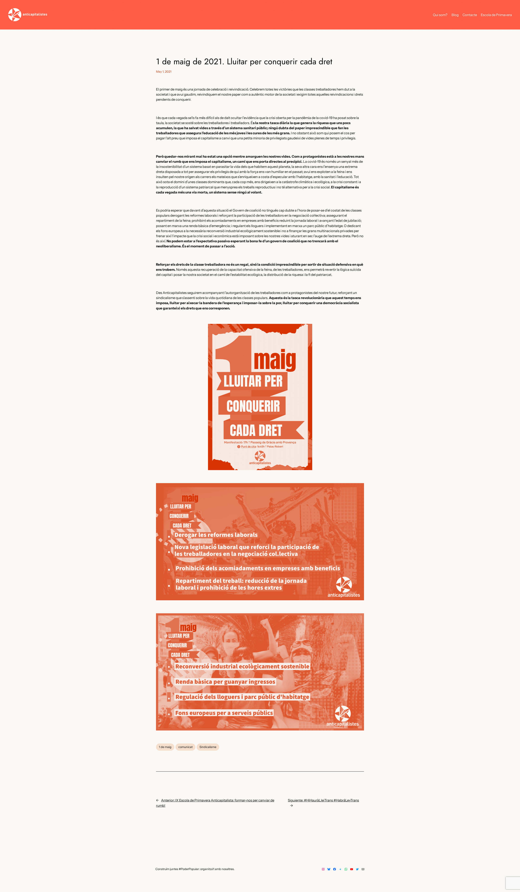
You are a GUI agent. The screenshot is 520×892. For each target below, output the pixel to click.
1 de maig (165, 747)
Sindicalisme (207, 747)
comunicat (185, 747)
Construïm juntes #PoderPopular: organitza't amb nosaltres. (195, 869)
